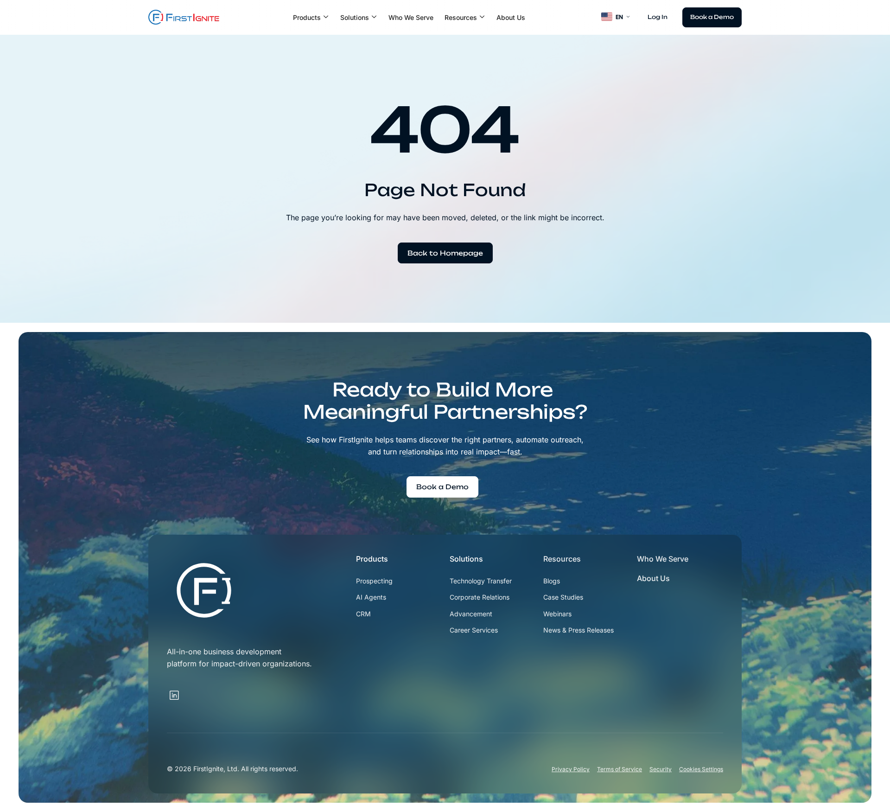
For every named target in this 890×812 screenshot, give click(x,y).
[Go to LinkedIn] (187, 690)
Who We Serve (410, 17)
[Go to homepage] (204, 590)
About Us (510, 17)
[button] (311, 17)
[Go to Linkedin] (174, 695)
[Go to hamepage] (183, 17)
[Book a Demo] (712, 17)
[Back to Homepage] (445, 253)
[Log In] (658, 17)
